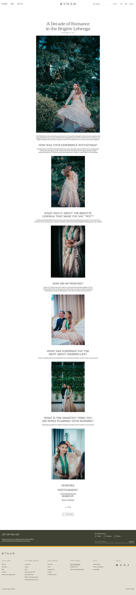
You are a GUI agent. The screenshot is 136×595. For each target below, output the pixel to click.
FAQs (26, 569)
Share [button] (69, 507)
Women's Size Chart (30, 572)
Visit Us (4, 564)
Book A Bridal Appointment (77, 569)
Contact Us (28, 564)
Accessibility (96, 569)
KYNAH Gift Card (51, 574)
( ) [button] (132, 4)
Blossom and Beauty (68, 500)
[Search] (94, 4)
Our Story (4, 567)
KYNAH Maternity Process (31, 579)
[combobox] (103, 4)
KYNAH (132, 589)
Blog (3, 569)
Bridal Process (74, 567)
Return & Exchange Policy (8, 574)
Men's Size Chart (29, 574)
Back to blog (69, 514)
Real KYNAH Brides (75, 564)
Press (48, 567)
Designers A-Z (51, 569)
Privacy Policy (96, 564)
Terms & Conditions (98, 567)
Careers (4, 572)
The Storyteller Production (68, 494)
